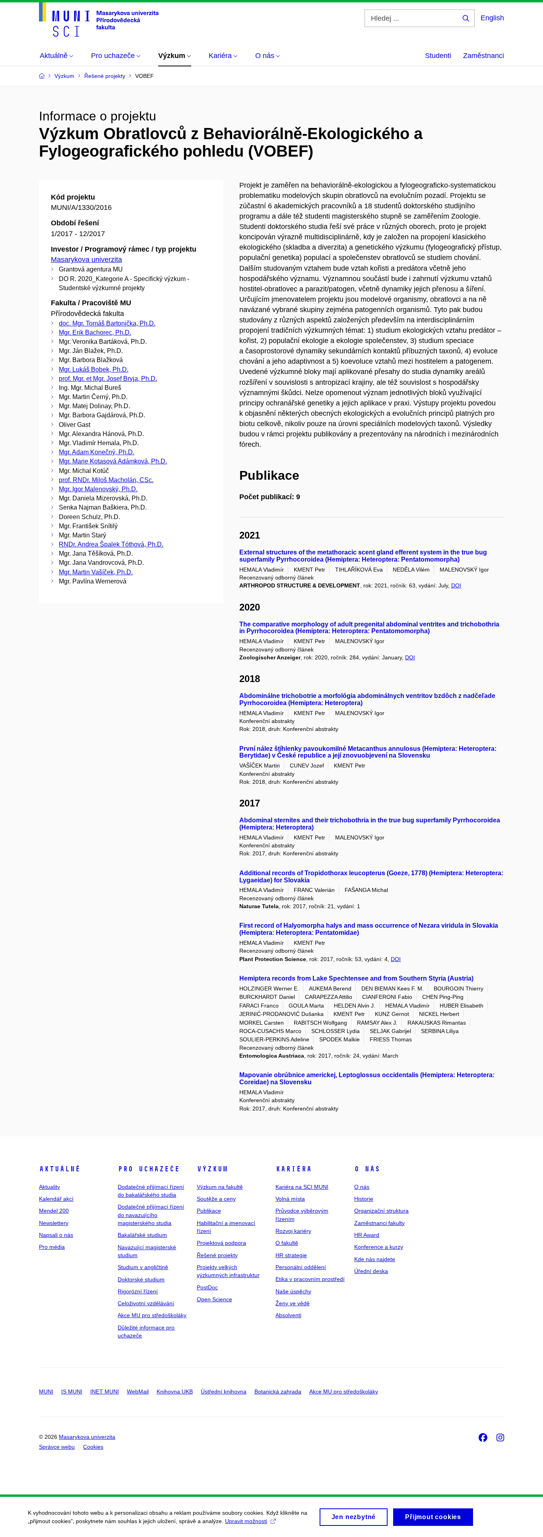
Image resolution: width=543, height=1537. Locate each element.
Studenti (438, 56)
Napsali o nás (56, 1235)
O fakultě (286, 1243)
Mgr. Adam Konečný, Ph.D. (96, 452)
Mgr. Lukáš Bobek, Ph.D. (93, 369)
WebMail (138, 1391)
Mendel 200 (54, 1211)
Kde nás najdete (374, 1259)
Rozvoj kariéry (293, 1231)
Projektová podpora (221, 1243)
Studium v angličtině (143, 1267)
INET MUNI (104, 1391)
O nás (367, 1169)
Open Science (214, 1299)
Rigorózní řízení (138, 1291)
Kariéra (293, 1169)
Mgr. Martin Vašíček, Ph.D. (96, 572)
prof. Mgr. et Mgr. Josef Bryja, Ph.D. (108, 378)
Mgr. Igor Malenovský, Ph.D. (98, 489)
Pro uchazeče (149, 1169)
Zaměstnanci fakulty (379, 1223)
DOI (456, 585)
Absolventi (288, 1315)
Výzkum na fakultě (220, 1187)
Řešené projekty (217, 1255)
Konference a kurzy (378, 1247)
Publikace (209, 1211)
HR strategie (291, 1255)
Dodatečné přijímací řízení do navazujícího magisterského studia (151, 1215)
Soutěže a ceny (216, 1199)
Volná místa (290, 1199)
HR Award (366, 1235)
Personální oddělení (300, 1267)
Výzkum (212, 1169)
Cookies (93, 1447)
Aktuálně (59, 1169)
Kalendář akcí (56, 1199)
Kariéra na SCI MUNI (301, 1187)
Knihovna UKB (175, 1391)
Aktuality (49, 1187)
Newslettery (53, 1223)
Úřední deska (371, 1271)
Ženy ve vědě (292, 1303)
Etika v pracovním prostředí (310, 1279)
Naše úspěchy (293, 1291)
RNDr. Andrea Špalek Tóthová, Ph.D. (111, 544)
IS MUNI (71, 1391)
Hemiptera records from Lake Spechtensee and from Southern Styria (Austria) (356, 978)
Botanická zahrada (277, 1391)
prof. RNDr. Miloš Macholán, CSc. (106, 480)
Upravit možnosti (246, 1521)
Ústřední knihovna (223, 1391)
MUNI (46, 1391)
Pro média (52, 1247)
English (492, 18)
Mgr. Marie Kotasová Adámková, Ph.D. (113, 461)
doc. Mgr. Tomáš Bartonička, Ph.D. (107, 323)
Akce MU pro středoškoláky (152, 1315)
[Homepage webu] (99, 19)
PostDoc (207, 1287)
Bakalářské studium (142, 1235)
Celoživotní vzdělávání (146, 1303)
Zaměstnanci (483, 56)
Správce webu (57, 1447)
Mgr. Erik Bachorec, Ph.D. (95, 332)
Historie (363, 1199)
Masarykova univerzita (86, 260)
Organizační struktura (381, 1211)
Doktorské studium (141, 1279)
